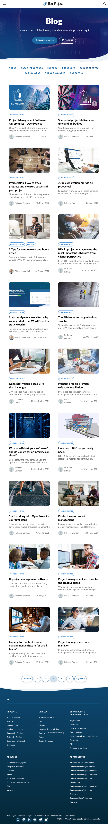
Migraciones (33, 72)
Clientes (42, 725)
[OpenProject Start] (53, 3)
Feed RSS (68, 40)
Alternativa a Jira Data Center (82, 763)
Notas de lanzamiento (78, 748)
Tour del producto (14, 717)
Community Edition (14, 733)
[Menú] (4, 4)
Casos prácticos (32, 68)
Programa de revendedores (49, 729)
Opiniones (11, 745)
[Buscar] (104, 4)
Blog (9, 786)
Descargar (74, 724)
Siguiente (80, 679)
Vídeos (10, 774)
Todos (12, 68)
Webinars (10, 790)
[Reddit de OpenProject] (41, 820)
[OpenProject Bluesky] (46, 820)
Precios (10, 721)
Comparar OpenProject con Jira (82, 767)
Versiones (76, 72)
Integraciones (12, 725)
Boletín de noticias (46, 40)
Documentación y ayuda (16, 763)
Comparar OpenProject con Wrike (83, 786)
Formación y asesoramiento (18, 782)
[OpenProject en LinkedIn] (29, 820)
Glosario (10, 770)
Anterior (27, 679)
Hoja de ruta (75, 720)
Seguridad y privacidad (16, 741)
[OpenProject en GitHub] (18, 820)
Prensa (41, 737)
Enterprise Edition (14, 737)
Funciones (68, 68)
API (71, 744)
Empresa (52, 68)
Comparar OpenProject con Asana (83, 770)
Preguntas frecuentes (15, 767)
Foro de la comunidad (15, 778)
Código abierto (55, 72)
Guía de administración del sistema (83, 736)
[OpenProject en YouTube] (35, 820)
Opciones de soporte (15, 729)
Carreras (42, 733)
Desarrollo (74, 740)
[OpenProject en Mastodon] (24, 820)
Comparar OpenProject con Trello (83, 774)
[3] (8, 700)
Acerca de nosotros (46, 717)
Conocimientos (89, 68)
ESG (40, 721)
